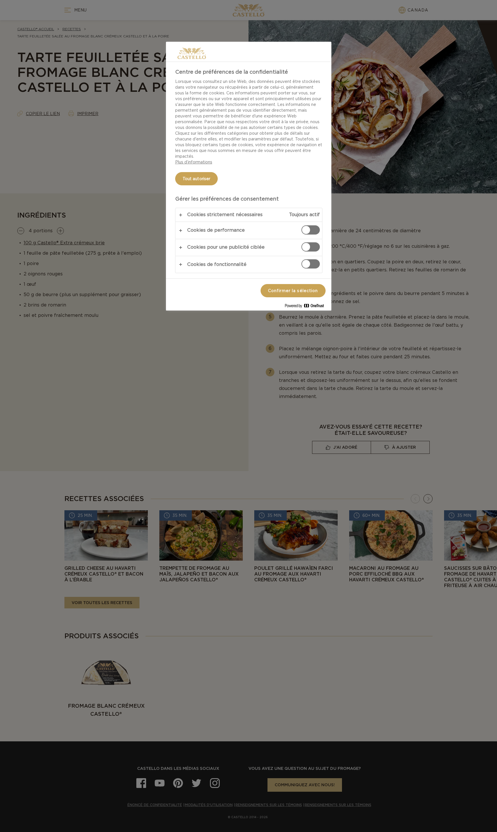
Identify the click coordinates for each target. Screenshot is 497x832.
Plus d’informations (193, 162)
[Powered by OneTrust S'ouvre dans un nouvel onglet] (306, 307)
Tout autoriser (197, 178)
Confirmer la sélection (293, 290)
